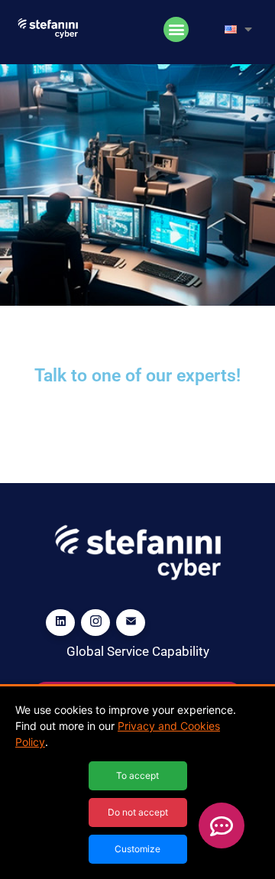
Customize (137, 849)
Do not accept (138, 812)
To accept (137, 775)
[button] (176, 29)
